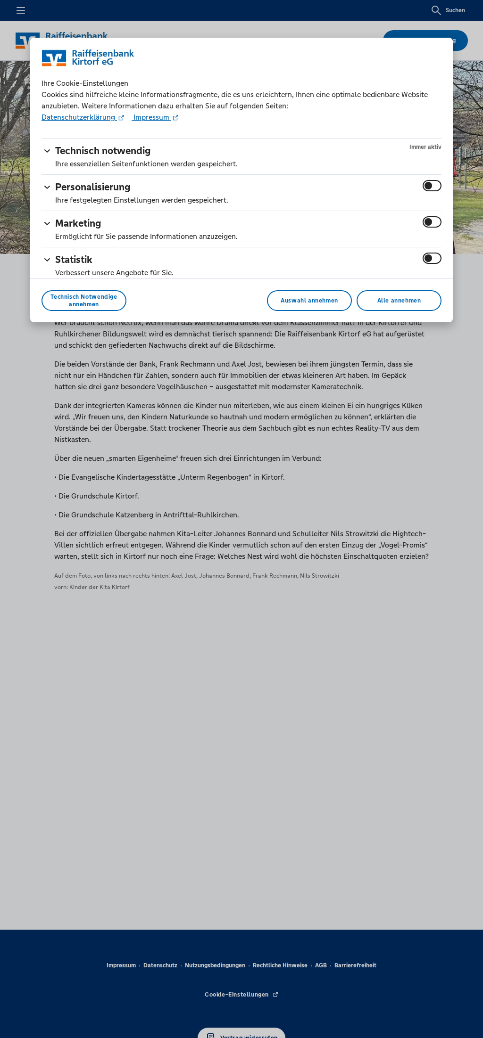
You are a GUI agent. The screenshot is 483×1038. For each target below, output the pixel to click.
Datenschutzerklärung (79, 117)
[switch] (432, 185)
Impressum (151, 117)
